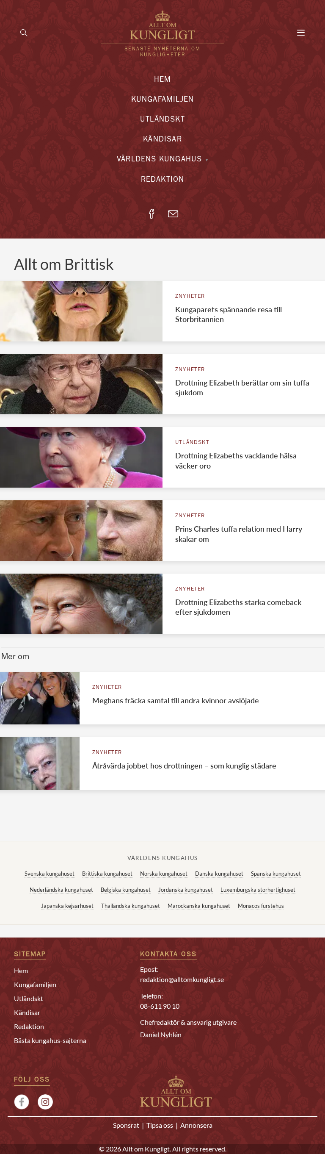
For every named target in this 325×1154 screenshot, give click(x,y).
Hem (162, 80)
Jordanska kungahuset (185, 889)
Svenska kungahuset (49, 873)
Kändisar (162, 140)
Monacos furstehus (261, 905)
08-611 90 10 (159, 1006)
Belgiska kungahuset (126, 889)
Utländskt (162, 120)
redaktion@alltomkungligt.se (182, 979)
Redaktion (163, 180)
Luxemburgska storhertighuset (257, 889)
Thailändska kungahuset (130, 905)
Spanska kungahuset (276, 873)
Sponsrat (126, 1125)
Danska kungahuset (219, 873)
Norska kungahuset (163, 873)
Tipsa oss (159, 1125)
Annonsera (196, 1125)
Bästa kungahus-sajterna (50, 1040)
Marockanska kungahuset (199, 905)
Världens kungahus (159, 160)
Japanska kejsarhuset (67, 905)
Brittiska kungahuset (107, 873)
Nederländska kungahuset (61, 889)
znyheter (190, 297)
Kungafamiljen (162, 100)
